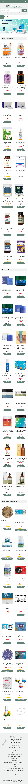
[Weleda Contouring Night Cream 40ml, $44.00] (7, 308)
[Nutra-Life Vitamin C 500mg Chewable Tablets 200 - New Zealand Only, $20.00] (7, 421)
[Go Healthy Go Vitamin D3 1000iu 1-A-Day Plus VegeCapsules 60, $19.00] (21, 77)
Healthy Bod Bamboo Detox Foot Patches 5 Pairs (7, 144)
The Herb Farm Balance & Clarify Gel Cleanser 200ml (7, 488)
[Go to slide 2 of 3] (13, 32)
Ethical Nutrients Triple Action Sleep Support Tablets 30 (7, 257)
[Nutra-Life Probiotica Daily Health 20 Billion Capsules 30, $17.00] (7, 218)
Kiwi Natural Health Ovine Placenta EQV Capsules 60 (7, 580)
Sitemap (14, 774)
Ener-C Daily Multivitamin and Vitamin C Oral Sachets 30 (20, 375)
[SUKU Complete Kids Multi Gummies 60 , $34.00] (21, 49)
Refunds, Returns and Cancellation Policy (14, 762)
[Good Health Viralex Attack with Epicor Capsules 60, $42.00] (21, 246)
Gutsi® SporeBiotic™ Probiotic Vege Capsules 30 (7, 172)
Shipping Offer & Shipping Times (14, 754)
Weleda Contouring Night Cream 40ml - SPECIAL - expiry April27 (20, 291)
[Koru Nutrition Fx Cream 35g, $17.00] (7, 711)
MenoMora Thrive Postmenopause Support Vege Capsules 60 (7, 291)
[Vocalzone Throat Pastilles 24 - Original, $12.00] (21, 570)
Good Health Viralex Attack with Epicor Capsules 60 (20, 257)
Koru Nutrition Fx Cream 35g (7, 720)
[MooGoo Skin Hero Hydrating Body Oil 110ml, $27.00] (7, 365)
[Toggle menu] (2, 17)
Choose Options (7, 206)
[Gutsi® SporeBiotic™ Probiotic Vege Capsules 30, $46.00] (7, 162)
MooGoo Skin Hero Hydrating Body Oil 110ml (7, 374)
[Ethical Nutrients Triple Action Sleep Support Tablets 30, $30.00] (7, 246)
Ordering (14, 766)
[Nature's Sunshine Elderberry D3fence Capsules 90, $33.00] (21, 218)
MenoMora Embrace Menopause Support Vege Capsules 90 (21, 319)
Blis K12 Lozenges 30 (19, 522)
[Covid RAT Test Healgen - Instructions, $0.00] (21, 105)
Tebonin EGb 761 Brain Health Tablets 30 (20, 664)
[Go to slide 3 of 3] (16, 32)
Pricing (14, 764)
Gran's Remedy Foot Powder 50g (20, 692)
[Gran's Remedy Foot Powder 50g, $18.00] (21, 683)
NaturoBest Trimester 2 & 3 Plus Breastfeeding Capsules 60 (7, 693)
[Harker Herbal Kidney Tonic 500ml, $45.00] (7, 449)
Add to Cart (7, 65)
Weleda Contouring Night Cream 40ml (7, 318)
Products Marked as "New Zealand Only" (14, 768)
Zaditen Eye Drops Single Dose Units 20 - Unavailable (7, 608)
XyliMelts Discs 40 (5, 550)
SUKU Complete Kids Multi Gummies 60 (21, 58)
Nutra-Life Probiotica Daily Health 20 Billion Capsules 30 (7, 228)
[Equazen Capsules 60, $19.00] (7, 49)
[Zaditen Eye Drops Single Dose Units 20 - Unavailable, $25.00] (7, 598)
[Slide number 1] (14, 26)
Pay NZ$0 (17, 719)
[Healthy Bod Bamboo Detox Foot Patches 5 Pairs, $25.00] (7, 133)
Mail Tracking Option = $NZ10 (21, 607)
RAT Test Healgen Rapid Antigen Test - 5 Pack (7, 114)
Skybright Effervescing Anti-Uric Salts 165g (21, 431)
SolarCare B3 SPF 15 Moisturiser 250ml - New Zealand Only (20, 144)
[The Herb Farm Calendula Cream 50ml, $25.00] (7, 393)
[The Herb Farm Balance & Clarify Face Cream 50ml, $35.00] (21, 393)
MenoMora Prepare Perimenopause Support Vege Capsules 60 (7, 347)
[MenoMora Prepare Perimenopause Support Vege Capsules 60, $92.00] (7, 337)
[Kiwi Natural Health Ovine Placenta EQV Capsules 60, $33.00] (7, 570)
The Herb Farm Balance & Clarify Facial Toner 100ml (21, 487)
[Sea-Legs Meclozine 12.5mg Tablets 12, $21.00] (21, 626)
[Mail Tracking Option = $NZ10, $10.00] (21, 598)
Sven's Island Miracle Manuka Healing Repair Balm (7, 665)
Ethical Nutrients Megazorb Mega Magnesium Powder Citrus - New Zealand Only (7, 200)
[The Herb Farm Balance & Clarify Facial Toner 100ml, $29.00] (21, 478)
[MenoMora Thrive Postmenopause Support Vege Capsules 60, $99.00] (7, 280)
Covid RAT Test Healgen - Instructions (21, 114)
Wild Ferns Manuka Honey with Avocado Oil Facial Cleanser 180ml (21, 460)
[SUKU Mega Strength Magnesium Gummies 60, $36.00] (7, 77)
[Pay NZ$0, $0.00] (21, 711)
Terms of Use (14, 760)
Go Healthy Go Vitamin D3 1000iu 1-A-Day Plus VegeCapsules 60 (21, 87)
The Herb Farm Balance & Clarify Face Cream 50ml (21, 402)
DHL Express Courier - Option (14, 756)
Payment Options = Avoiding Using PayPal (21, 171)
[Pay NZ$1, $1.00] (7, 512)
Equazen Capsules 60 (6, 57)
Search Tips (18, 13)
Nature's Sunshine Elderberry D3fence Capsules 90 (20, 228)
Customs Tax (14, 758)
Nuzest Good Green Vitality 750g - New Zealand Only (20, 200)
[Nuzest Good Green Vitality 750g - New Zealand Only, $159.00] (21, 190)
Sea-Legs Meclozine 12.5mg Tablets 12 (20, 635)
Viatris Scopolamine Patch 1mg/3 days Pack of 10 (7, 635)
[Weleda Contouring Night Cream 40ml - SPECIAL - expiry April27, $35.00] (21, 280)
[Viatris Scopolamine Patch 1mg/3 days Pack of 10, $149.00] (7, 626)
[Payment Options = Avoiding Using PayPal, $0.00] (21, 162)
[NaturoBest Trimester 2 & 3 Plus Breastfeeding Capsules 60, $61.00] (7, 683)
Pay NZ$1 (3, 520)
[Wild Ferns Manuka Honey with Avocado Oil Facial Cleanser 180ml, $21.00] (21, 449)
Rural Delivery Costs (14, 752)
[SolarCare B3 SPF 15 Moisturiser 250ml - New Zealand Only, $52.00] (21, 133)
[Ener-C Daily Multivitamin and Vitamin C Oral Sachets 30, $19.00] (21, 365)
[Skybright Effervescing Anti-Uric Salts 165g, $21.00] (21, 421)
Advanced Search (11, 13)
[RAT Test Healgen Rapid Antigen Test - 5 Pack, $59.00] (7, 105)
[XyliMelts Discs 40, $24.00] (7, 542)
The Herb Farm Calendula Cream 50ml (7, 402)
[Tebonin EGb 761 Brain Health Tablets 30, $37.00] (21, 654)
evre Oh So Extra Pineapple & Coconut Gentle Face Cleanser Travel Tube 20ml (21, 347)
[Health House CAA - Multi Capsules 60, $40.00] (21, 542)
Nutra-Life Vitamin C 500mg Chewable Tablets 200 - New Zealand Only (7, 432)
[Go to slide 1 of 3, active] (11, 32)
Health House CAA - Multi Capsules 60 (21, 551)
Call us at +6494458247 (15, 747)
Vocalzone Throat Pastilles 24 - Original (21, 579)
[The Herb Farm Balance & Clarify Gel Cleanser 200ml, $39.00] (7, 478)
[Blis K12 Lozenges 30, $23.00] (21, 512)
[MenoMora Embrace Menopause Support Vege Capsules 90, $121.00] (21, 308)
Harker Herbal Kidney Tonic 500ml (7, 459)
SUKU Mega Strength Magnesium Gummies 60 (7, 86)
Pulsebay (22, 782)
